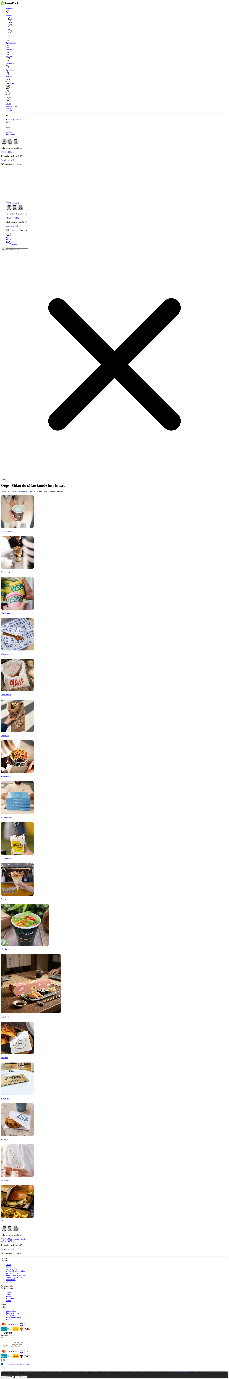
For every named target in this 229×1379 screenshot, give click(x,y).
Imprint (8, 1267)
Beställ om (10, 1298)
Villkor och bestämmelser (15, 1271)
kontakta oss (30, 491)
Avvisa (21, 1377)
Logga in (9, 132)
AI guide (27, 1364)
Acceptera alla (8, 1377)
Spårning (9, 1296)
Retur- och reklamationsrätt (16, 1275)
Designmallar (11, 1311)
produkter (18, 491)
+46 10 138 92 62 (7, 152)
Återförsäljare (11, 1315)
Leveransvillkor (12, 1269)
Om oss (8, 108)
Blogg (8, 122)
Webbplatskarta (20, 1364)
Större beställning (12, 1313)
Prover (8, 1301)
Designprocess (11, 106)
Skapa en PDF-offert (13, 1317)
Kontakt (9, 110)
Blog (7, 1319)
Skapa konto (10, 134)
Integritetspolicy (12, 1273)
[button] (8, 235)
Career (8, 1282)
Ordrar (8, 1294)
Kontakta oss (11, 1280)
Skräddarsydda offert (13, 119)
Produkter (9, 9)
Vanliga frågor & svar (14, 1278)
